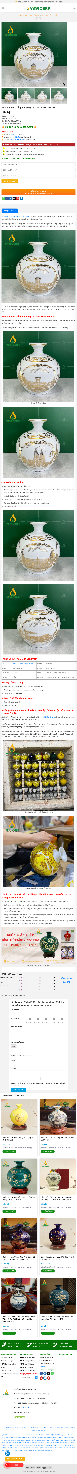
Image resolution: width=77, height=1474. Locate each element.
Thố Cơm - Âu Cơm (31, 1440)
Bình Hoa (72, 1442)
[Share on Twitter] (10, 198)
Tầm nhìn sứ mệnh (7, 1361)
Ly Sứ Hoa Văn (22, 1435)
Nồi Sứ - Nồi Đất (44, 1428)
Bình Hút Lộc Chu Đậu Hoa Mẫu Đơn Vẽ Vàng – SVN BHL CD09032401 (57, 1198)
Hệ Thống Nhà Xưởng (8, 1364)
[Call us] (52, 1373)
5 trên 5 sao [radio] (62, 1023)
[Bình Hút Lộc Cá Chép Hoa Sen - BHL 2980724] (58, 1117)
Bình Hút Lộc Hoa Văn (28, 1442)
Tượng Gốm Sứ (40, 1445)
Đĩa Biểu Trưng (33, 1448)
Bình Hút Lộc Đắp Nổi (15, 1442)
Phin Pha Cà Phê (45, 1435)
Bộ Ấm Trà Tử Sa (51, 1437)
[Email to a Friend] (14, 198)
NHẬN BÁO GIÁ (9, 1151)
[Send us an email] (48, 1373)
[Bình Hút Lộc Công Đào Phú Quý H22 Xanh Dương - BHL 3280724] (19, 1236)
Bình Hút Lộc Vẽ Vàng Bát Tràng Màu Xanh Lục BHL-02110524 (57, 1318)
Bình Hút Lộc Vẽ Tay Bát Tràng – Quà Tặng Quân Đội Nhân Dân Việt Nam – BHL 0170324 (19, 1319)
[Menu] (3, 7)
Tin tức (3, 1367)
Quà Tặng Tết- (48, 1450)
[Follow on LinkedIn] (45, 1378)
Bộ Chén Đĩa (16, 1428)
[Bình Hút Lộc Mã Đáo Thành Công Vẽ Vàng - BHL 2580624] (19, 1177)
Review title (15, 1009)
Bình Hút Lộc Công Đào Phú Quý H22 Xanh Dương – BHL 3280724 (19, 1258)
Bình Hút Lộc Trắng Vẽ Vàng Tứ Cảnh (15, 216)
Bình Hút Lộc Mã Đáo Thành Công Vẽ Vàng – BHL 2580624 (19, 1198)
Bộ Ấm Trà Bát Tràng (57, 1435)
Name (13, 1060)
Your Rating (15, 1018)
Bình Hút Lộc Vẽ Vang (53, 1442)
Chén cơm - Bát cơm (10, 1440)
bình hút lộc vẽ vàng (48, 717)
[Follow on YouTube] (48, 1378)
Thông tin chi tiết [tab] (9, 211)
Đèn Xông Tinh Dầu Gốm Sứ (46, 1448)
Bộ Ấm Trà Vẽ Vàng (62, 1437)
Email (13, 1069)
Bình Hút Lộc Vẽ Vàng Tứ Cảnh (23, 663)
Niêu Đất (32, 1445)
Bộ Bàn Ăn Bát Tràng (43, 1440)
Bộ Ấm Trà (9, 1428)
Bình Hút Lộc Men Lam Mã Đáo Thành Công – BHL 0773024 (57, 1258)
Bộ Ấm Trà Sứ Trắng (40, 1437)
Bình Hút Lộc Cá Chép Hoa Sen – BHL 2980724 (57, 1138)
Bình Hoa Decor (14, 1445)
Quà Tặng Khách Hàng (25, 1450)
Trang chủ (22, 15)
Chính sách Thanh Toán (28, 1370)
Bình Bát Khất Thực (23, 1448)
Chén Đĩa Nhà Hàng (66, 1440)
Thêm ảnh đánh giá (17, 1042)
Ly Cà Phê (37, 1435)
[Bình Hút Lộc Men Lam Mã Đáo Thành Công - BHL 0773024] (58, 1236)
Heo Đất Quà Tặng (12, 1448)
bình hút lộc (15, 134)
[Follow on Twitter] (45, 1373)
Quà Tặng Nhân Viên (38, 1450)
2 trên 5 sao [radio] (38, 1023)
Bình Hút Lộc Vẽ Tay (40, 1442)
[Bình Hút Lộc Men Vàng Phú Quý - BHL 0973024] (19, 1117)
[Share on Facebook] (7, 198)
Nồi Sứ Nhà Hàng (24, 1445)
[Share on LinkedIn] (21, 198)
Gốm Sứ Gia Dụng (55, 1428)
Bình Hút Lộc (34, 15)
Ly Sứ (3, 1428)
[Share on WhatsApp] (3, 198)
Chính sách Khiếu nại (27, 1364)
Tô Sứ (18, 1440)
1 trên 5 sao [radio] (30, 1023)
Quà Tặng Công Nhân (12, 1450)
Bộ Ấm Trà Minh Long (28, 1437)
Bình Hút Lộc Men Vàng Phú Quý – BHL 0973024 (18, 1138)
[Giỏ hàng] (74, 8)
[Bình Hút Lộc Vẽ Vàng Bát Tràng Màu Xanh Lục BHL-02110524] (58, 1296)
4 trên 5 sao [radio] (54, 1023)
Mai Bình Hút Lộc (64, 1442)
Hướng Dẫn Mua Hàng (27, 1357)
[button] (64, 55)
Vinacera (43, 1430)
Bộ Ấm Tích (67, 1435)
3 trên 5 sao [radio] (46, 1023)
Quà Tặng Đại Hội (60, 1448)
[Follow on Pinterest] (41, 1378)
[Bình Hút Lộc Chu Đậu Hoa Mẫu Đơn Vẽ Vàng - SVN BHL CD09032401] (58, 1177)
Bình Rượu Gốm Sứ (51, 1445)
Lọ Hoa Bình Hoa (33, 1428)
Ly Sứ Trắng (5, 1435)
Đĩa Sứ (23, 1440)
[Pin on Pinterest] (17, 198)
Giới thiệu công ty (7, 1357)
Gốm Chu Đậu (65, 1428)
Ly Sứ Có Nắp (13, 1435)
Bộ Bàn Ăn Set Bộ (54, 1440)
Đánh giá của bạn (17, 1026)
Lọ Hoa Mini (5, 1445)
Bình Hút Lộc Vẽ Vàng (50, 15)
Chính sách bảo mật (26, 1367)
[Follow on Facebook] (41, 1373)
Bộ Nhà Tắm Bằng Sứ (63, 1445)
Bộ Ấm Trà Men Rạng (15, 1437)
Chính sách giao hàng (27, 1361)
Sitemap (42, 1367)
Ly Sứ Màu (30, 1435)
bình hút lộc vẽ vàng (18, 139)
